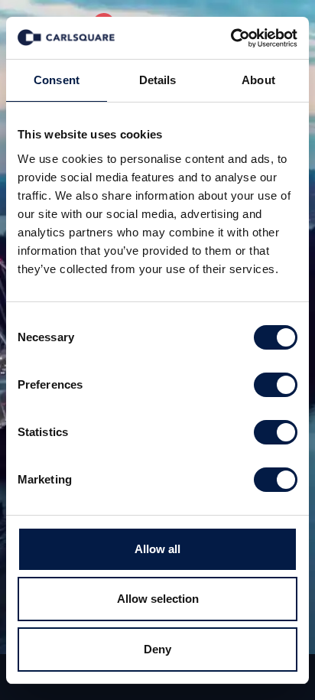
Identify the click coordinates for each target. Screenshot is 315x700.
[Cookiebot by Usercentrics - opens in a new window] (230, 38)
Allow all (157, 548)
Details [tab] (158, 79)
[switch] (275, 385)
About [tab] (258, 79)
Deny (157, 649)
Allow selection (158, 598)
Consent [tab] (57, 79)
